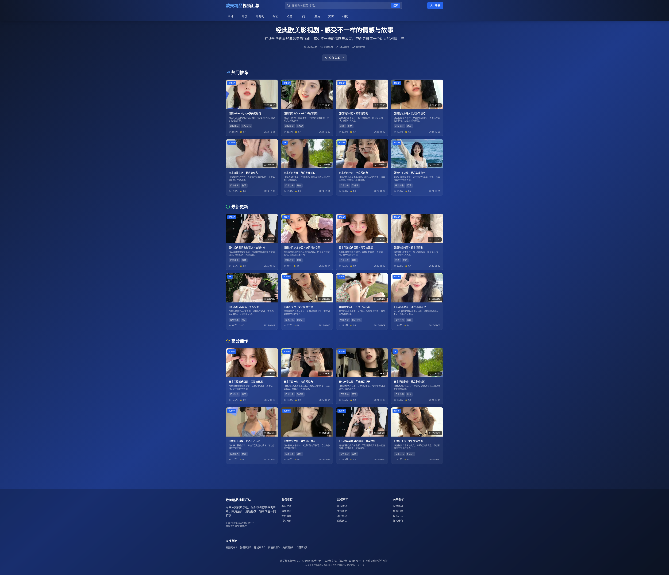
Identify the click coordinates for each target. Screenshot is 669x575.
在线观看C (259, 547)
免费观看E (288, 547)
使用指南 (286, 515)
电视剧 (260, 16)
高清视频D (274, 547)
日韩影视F (301, 547)
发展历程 (398, 511)
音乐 (303, 16)
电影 (244, 16)
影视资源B (245, 547)
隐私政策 (342, 520)
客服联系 (286, 506)
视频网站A (231, 547)
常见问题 (286, 520)
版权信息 (342, 506)
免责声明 (342, 511)
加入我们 (398, 520)
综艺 (275, 16)
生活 (317, 16)
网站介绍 (398, 506)
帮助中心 (286, 511)
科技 (345, 16)
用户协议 (342, 515)
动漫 (289, 16)
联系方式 (398, 515)
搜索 (395, 5)
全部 (230, 16)
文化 (331, 16)
